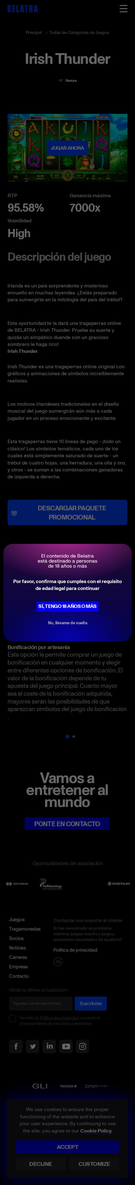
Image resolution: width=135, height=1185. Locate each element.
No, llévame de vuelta (67, 623)
